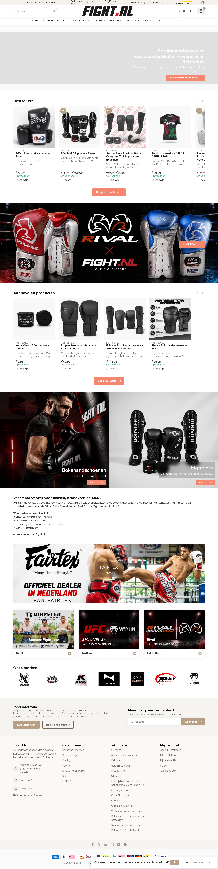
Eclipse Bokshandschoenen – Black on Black (78, 347)
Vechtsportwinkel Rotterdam (127, 811)
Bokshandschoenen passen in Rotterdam (127, 818)
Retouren (116, 760)
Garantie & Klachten (122, 805)
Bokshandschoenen (54, 21)
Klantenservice (26, 724)
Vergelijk (23, 179)
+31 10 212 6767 (28, 780)
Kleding (98, 21)
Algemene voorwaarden (124, 755)
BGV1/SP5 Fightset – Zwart (78, 153)
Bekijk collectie (107, 381)
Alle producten (168, 770)
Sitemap (115, 776)
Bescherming (80, 21)
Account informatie (170, 750)
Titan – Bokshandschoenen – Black (169, 347)
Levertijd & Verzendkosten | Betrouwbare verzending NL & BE (129, 783)
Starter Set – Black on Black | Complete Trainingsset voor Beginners (124, 156)
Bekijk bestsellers (107, 192)
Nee (186, 862)
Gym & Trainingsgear (137, 21)
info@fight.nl (26, 788)
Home (35, 21)
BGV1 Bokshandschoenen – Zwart (33, 155)
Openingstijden (119, 790)
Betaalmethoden (120, 765)
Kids (158, 21)
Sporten (114, 21)
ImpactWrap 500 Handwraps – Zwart (34, 347)
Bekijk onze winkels (58, 724)
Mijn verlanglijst (168, 760)
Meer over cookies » (203, 862)
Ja (175, 862)
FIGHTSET (172, 21)
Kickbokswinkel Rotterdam (126, 825)
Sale (183, 21)
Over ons (116, 750)
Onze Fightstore (120, 795)
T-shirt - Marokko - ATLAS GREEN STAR (168, 155)
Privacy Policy (118, 770)
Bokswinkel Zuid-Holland (125, 830)
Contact (115, 800)
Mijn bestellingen (169, 755)
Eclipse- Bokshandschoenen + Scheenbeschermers (124, 347)
